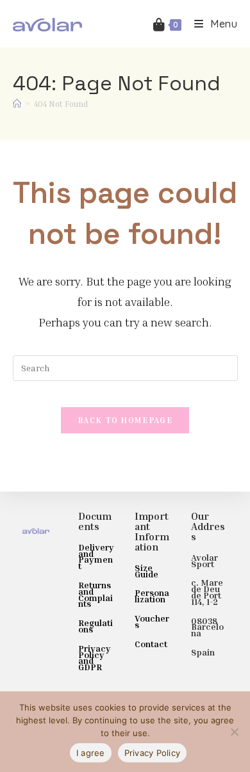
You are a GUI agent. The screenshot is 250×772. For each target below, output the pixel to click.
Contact (151, 643)
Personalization (152, 595)
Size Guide (146, 570)
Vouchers (152, 621)
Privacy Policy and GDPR (94, 657)
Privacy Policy (152, 753)
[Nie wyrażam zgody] (234, 731)
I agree (90, 753)
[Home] (17, 104)
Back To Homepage (125, 420)
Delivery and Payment (96, 556)
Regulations (95, 625)
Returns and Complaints (95, 594)
